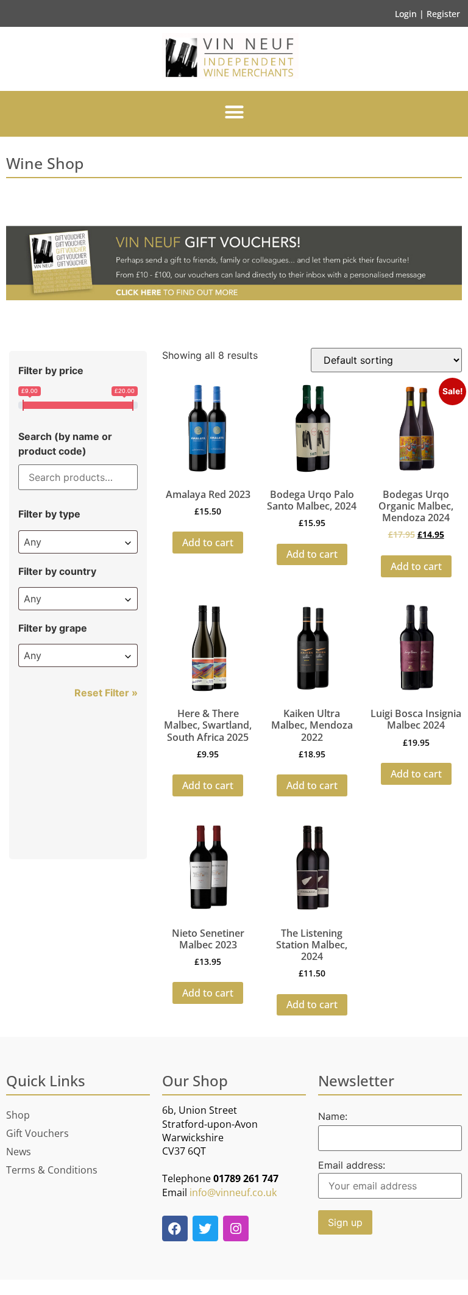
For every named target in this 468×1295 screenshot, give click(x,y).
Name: (332, 1116)
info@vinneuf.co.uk (233, 1192)
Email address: (351, 1165)
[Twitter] (205, 1228)
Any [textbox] (32, 542)
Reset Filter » (106, 693)
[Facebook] (175, 1228)
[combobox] (78, 542)
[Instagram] (236, 1228)
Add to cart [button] (207, 542)
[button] (234, 112)
